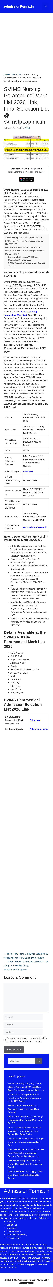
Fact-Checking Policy (17, 1234)
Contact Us (12, 1225)
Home (7, 74)
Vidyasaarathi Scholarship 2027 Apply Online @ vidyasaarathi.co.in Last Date (26, 1141)
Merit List (16, 74)
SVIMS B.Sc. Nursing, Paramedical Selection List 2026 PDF (24, 242)
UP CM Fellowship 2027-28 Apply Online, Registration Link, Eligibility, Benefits (25, 1163)
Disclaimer (12, 1228)
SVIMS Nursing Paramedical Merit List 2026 (23, 237)
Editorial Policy (14, 1231)
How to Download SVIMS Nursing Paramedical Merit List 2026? (25, 252)
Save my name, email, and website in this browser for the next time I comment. (27, 1040)
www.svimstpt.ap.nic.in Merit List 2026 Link (23, 247)
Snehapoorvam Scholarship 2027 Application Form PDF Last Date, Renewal (23, 1108)
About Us (11, 1221)
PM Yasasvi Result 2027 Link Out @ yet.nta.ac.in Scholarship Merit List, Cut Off (25, 1119)
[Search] (38, 1061)
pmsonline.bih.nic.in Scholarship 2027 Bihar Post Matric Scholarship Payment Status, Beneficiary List (26, 1152)
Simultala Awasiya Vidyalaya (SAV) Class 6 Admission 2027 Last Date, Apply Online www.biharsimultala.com (26, 1086)
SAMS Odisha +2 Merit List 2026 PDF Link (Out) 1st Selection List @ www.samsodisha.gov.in (26, 965)
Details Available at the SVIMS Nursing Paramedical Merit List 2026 (24, 258)
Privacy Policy (13, 1238)
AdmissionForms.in (19, 6)
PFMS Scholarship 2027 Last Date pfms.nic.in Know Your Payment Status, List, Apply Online (24, 1130)
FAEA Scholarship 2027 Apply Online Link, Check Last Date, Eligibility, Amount (25, 1174)
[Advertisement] (26, 41)
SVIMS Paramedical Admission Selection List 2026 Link (26, 264)
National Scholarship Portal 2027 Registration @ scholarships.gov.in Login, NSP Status (24, 1097)
